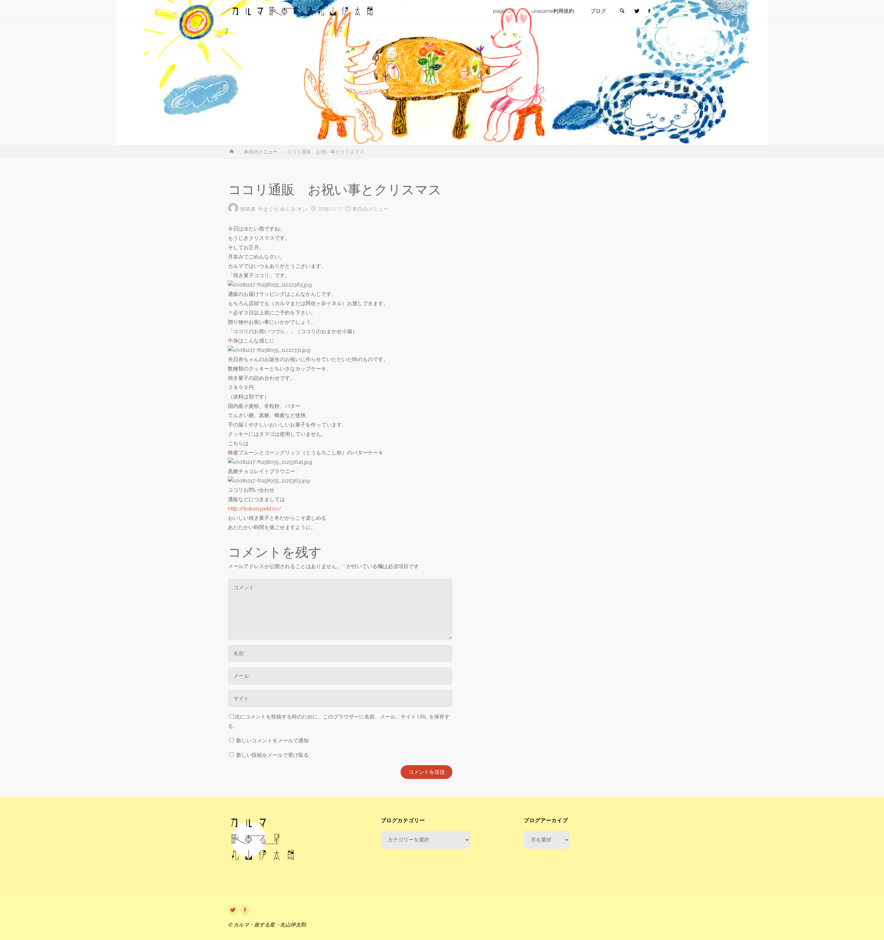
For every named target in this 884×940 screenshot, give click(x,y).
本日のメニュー (261, 151)
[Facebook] (649, 11)
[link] (621, 11)
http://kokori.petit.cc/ (254, 509)
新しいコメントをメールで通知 (272, 740)
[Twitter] (637, 11)
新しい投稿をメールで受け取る (272, 755)
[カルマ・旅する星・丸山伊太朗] (302, 11)
